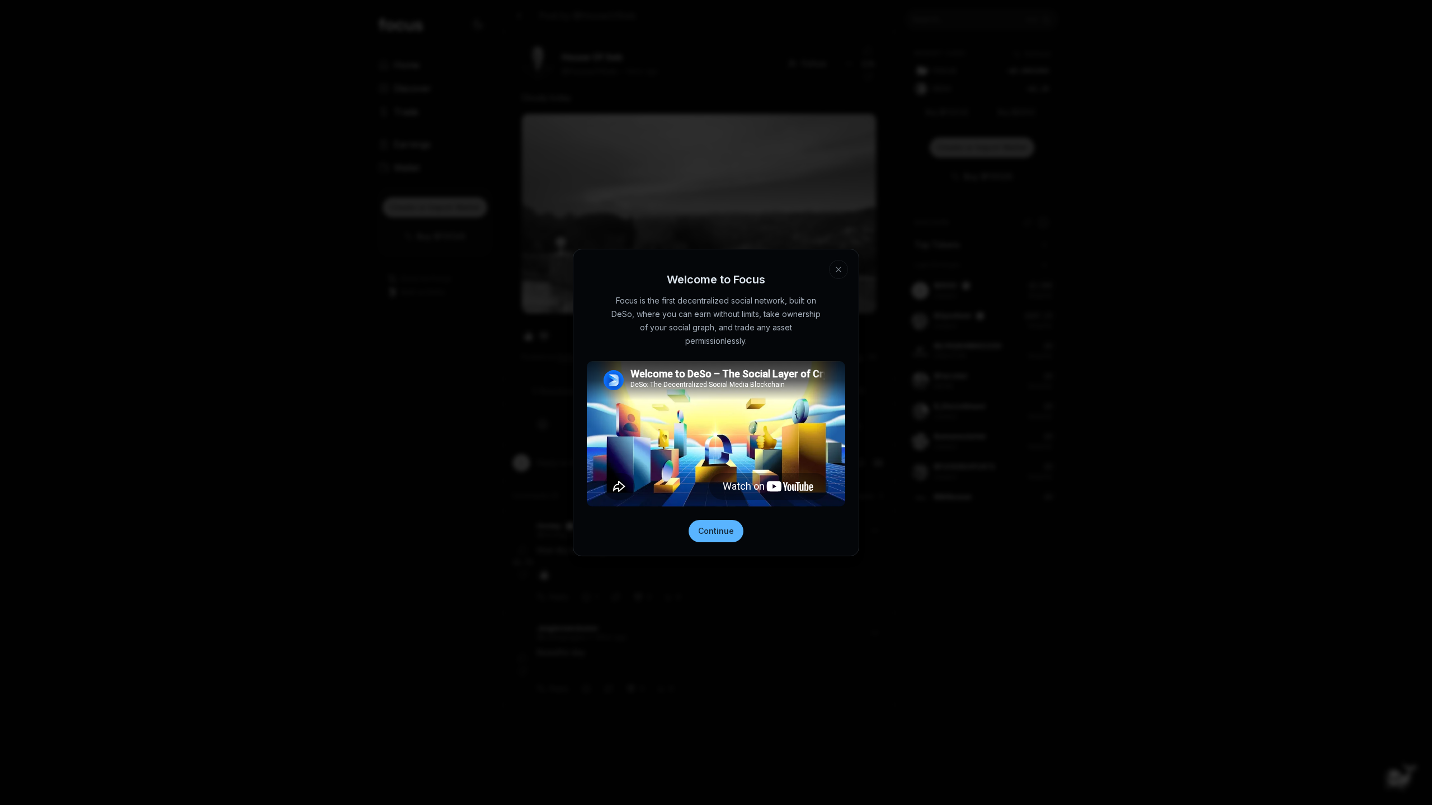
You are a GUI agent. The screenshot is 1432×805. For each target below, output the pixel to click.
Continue (716, 531)
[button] (838, 269)
